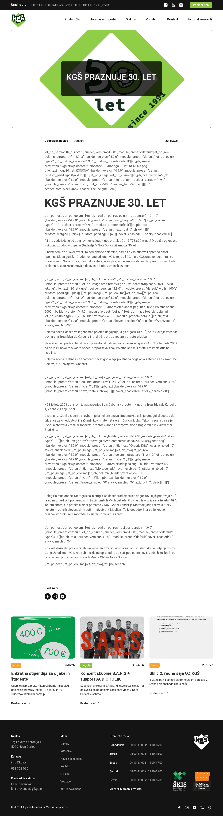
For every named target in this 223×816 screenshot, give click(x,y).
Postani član (201, 5)
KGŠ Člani (66, 751)
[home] (18, 20)
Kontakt (172, 19)
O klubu (131, 19)
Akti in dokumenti (200, 19)
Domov (64, 743)
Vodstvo (151, 19)
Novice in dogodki (103, 19)
